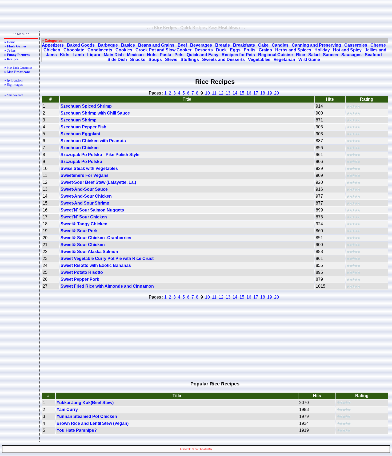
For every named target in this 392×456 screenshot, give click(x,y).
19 (269, 93)
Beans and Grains (156, 45)
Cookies (123, 50)
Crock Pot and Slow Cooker (163, 50)
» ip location (13, 80)
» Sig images (13, 85)
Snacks (137, 59)
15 (241, 93)
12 (221, 93)
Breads (222, 45)
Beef (182, 45)
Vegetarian (284, 59)
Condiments (99, 50)
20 (276, 93)
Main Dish (114, 54)
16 (248, 93)
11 (214, 93)
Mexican (135, 54)
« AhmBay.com (13, 94)
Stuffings (190, 59)
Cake (263, 45)
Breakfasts (244, 45)
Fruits (249, 50)
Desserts (204, 50)
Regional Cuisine (275, 54)
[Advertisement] (196, 13)
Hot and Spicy (347, 50)
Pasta (165, 54)
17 (255, 93)
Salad (314, 54)
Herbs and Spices (293, 50)
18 (262, 93)
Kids (64, 54)
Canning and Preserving (316, 45)
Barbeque (108, 45)
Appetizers (53, 45)
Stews (171, 59)
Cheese (378, 45)
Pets (178, 54)
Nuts (152, 54)
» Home (9, 42)
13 (228, 93)
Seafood (373, 54)
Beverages (201, 45)
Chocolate (73, 50)
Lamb (78, 54)
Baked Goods (81, 45)
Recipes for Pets (238, 54)
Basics (128, 45)
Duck (221, 50)
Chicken (51, 50)
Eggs (235, 50)
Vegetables (259, 59)
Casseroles (355, 45)
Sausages (351, 54)
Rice (300, 54)
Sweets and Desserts (223, 59)
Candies (280, 45)
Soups (155, 59)
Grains (265, 50)
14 (235, 93)
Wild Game (309, 59)
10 (207, 93)
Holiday (322, 50)
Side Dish (117, 59)
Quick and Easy (202, 54)
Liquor (94, 54)
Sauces (330, 54)
